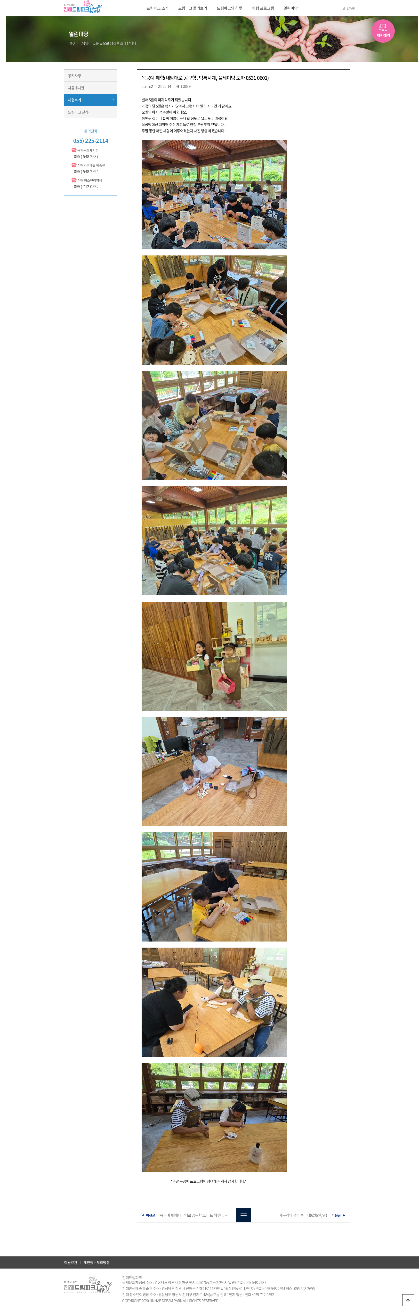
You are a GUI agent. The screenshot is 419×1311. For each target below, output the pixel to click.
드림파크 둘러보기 (192, 8)
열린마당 (291, 8)
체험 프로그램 (263, 8)
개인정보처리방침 (96, 1262)
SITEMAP (348, 8)
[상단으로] (408, 1300)
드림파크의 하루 (229, 8)
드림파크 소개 (157, 8)
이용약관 (70, 1262)
